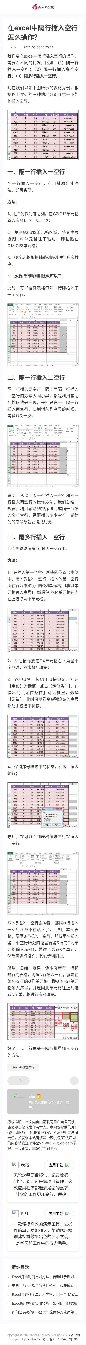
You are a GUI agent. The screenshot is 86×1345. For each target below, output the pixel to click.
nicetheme (33, 1339)
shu (13, 47)
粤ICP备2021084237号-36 (60, 1339)
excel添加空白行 (24, 1067)
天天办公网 (72, 1335)
